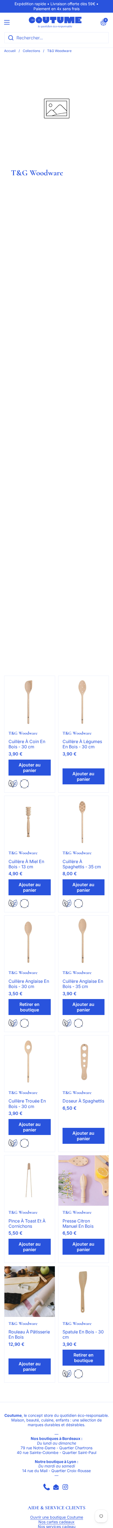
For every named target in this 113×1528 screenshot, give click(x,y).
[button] (103, 22)
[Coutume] (55, 22)
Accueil (10, 51)
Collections (31, 51)
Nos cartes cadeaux (56, 1522)
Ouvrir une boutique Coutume (56, 1517)
